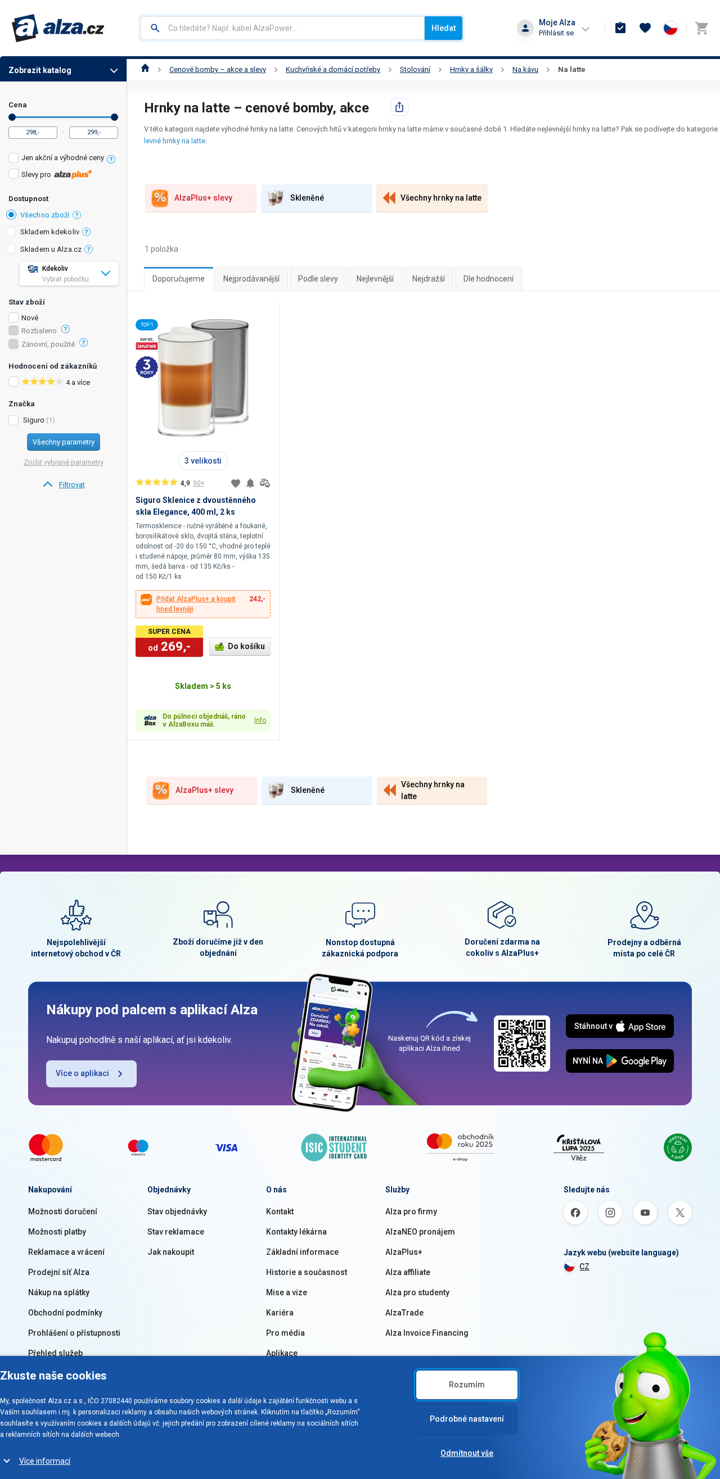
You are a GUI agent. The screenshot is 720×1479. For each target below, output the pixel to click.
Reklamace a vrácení (66, 1251)
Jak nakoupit (170, 1251)
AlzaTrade (404, 1312)
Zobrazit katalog (39, 70)
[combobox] (283, 28)
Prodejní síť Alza (58, 1272)
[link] (63, 485)
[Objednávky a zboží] (620, 28)
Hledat (443, 28)
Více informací (44, 1461)
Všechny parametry (63, 442)
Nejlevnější (375, 278)
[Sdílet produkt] (399, 107)
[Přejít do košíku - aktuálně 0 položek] (701, 28)
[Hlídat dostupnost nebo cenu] (250, 483)
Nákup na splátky (58, 1292)
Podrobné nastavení (467, 1418)
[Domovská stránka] (145, 69)
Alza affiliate (407, 1272)
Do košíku (246, 646)
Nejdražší (428, 278)
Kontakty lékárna (296, 1231)
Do (114, 117)
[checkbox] (63, 159)
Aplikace (282, 1353)
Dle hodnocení (489, 278)
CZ (584, 1266)
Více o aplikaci (82, 1073)
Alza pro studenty (417, 1292)
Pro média (285, 1332)
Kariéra (280, 1312)
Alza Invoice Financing (427, 1332)
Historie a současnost (306, 1272)
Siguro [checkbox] (33, 420)
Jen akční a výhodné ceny (62, 157)
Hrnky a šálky (471, 69)
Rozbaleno (39, 331)
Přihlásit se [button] (556, 33)
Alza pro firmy (411, 1211)
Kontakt (280, 1211)
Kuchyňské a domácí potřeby (333, 69)
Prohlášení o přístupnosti (74, 1332)
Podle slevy (318, 278)
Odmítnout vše (466, 1453)
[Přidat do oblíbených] (235, 483)
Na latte (572, 69)
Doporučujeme (178, 278)
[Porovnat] (265, 483)
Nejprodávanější (251, 278)
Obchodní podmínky (65, 1312)
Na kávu (525, 69)
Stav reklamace (175, 1231)
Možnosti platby (57, 1231)
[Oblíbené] (645, 28)
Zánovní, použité (48, 344)
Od (12, 117)
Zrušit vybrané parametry (64, 462)
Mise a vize (286, 1292)
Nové (29, 318)
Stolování (415, 69)
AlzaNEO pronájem (420, 1231)
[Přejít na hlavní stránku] (58, 28)
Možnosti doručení (62, 1211)
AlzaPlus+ (403, 1251)
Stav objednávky (177, 1211)
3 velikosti (203, 460)
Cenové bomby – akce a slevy (217, 69)
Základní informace (302, 1251)
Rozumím (467, 1384)
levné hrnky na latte (174, 141)
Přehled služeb (55, 1353)
